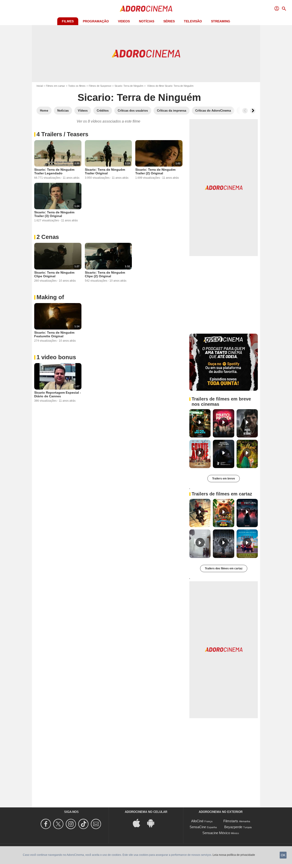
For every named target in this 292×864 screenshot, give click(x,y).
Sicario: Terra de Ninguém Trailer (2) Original (155, 171)
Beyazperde (233, 827)
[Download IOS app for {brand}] (139, 823)
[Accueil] (146, 8)
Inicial (39, 85)
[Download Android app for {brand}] (153, 823)
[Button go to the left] (245, 110)
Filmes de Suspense (100, 85)
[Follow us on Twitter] (59, 824)
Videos (124, 21)
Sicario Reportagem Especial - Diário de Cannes (57, 394)
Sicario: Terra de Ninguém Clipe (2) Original (105, 274)
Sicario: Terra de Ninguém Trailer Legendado (54, 171)
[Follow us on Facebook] (46, 824)
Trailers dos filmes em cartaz (223, 568)
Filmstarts (230, 821)
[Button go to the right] (253, 110)
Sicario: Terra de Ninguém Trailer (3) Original (54, 214)
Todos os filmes (77, 85)
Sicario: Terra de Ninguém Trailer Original (105, 171)
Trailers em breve (223, 478)
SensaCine (198, 827)
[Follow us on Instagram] (71, 824)
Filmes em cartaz (55, 85)
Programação (96, 21)
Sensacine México (216, 833)
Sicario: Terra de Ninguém (129, 85)
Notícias (146, 21)
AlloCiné (197, 821)
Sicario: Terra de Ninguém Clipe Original (54, 274)
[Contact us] (96, 824)
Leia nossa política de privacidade (234, 854)
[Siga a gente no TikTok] (84, 824)
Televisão (193, 21)
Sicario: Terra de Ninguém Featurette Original (54, 334)
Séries (169, 21)
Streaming (220, 21)
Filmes (68, 21)
